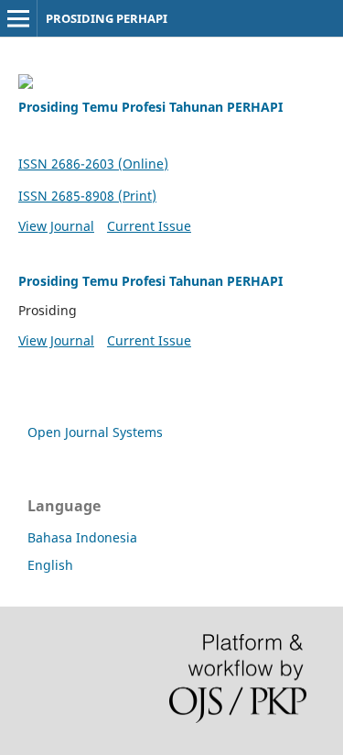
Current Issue (149, 226)
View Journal (56, 226)
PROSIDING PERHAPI (106, 18)
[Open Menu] (18, 18)
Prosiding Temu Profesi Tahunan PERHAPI (150, 106)
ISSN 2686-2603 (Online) (93, 163)
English (50, 565)
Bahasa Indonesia (82, 537)
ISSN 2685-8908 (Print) (87, 195)
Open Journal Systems (95, 432)
